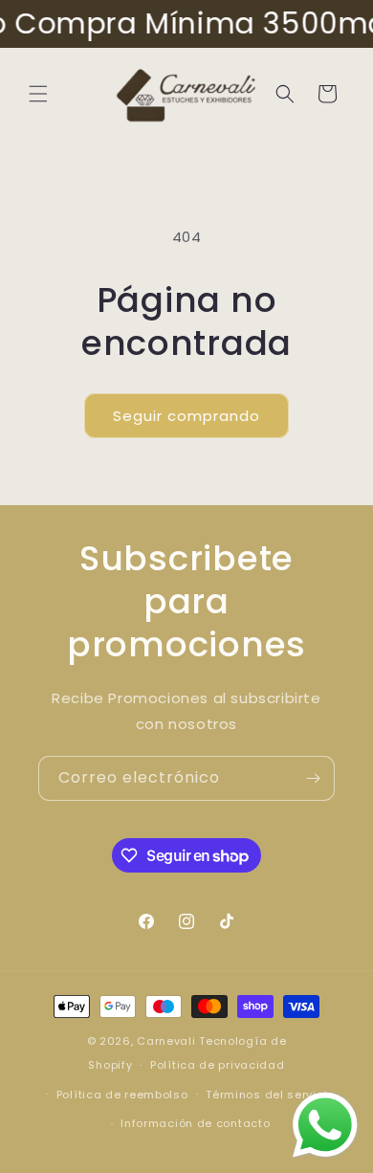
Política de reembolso (122, 1094)
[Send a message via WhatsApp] (325, 1125)
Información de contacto (195, 1123)
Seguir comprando (186, 416)
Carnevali (166, 1041)
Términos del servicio (270, 1094)
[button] (38, 94)
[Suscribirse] (313, 778)
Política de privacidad (217, 1065)
